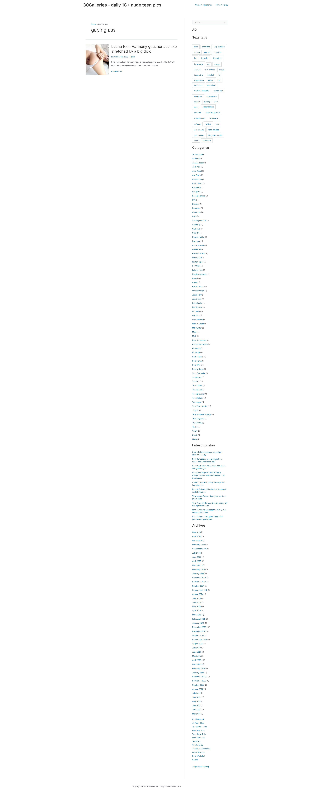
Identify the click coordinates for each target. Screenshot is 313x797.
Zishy (194, 439)
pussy (196, 107)
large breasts (199, 80)
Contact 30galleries (203, 5)
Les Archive (197, 307)
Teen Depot (197, 390)
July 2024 (196, 598)
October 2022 (198, 685)
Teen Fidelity (197, 398)
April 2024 (196, 610)
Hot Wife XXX (198, 286)
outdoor (197, 102)
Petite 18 (196, 352)
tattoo (208, 124)
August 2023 (197, 643)
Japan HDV (197, 295)
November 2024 (199, 582)
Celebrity (196, 224)
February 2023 (198, 668)
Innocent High (198, 291)
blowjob (217, 58)
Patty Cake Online (200, 344)
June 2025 (196, 557)
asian (196, 47)
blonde (204, 58)
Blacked (195, 204)
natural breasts (201, 90)
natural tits (198, 97)
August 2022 (197, 689)
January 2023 (198, 672)
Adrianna (196, 158)
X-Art (194, 435)
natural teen (218, 91)
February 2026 (198, 544)
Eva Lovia (196, 241)
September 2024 (199, 590)
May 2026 (196, 532)
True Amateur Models (201, 414)
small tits (214, 118)
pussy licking (208, 107)
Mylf (194, 336)
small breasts (200, 118)
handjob (210, 75)
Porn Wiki (196, 365)
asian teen (206, 47)
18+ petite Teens (199, 726)
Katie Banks (197, 303)
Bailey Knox (197, 183)
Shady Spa (196, 377)
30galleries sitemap (200, 766)
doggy (221, 70)
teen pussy (199, 135)
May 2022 (196, 701)
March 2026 (197, 540)
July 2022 (196, 693)
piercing (207, 102)
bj (195, 58)
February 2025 (198, 569)
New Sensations (199, 340)
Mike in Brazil (198, 324)
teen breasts (199, 130)
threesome (206, 140)
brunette (198, 64)
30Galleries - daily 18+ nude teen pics (122, 4)
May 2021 (196, 714)
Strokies (195, 381)
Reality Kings (198, 369)
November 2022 (199, 681)
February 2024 (198, 619)
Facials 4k (196, 249)
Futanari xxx (197, 270)
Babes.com (197, 179)
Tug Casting (197, 423)
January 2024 (198, 623)
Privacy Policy (222, 5)
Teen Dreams (198, 394)
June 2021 (196, 709)
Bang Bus (196, 191)
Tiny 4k (195, 410)
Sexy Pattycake (198, 373)
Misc (194, 332)
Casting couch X (199, 220)
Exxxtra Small (198, 245)
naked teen (198, 85)
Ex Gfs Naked (198, 719)
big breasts (219, 46)
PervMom (196, 348)
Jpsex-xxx (196, 299)
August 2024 (197, 594)
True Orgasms (198, 418)
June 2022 (196, 697)
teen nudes (213, 129)
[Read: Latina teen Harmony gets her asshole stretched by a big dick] (97, 59)
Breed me (196, 212)
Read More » (116, 71)
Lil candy (196, 311)
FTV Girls (196, 266)
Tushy (194, 427)
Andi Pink (196, 167)
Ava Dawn (196, 175)
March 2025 (197, 565)
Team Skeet (197, 385)
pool (216, 102)
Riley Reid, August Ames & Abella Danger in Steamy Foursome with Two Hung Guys (208, 475)
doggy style (198, 75)
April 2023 (196, 660)
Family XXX (197, 257)
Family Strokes (198, 253)
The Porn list (197, 745)
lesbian (210, 80)
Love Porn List (198, 737)
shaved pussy (213, 112)
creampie (197, 70)
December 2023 (199, 627)
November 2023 (199, 631)
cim (208, 64)
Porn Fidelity (197, 357)
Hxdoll (195, 759)
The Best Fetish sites (201, 748)
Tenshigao (196, 402)
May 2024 (196, 606)
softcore (197, 124)
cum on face (210, 70)
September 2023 (199, 639)
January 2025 (198, 573)
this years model (215, 135)
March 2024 (197, 615)
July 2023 (196, 648)
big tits (218, 52)
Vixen (194, 431)
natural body (211, 85)
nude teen (212, 96)
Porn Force (197, 361)
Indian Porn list (198, 752)
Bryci (194, 216)
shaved (197, 112)
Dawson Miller (198, 237)
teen (217, 124)
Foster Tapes (197, 262)
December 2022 (199, 676)
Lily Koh (195, 315)
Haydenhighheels (199, 274)
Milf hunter (197, 328)
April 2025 (196, 561)
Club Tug (196, 229)
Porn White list (198, 756)
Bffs (194, 200)
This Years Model (199, 406)
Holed (132, 57)
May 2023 (196, 656)
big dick (207, 52)
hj (219, 75)
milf (219, 80)
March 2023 (197, 664)
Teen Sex (196, 741)
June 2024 (196, 602)
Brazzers (196, 208)
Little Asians (197, 319)
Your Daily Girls (199, 734)
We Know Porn (198, 730)
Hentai (195, 278)
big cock (197, 52)
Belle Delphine (198, 196)
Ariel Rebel (197, 171)
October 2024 (198, 586)
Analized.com (198, 163)
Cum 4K (195, 233)
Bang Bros (196, 187)
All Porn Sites (198, 723)
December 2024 (199, 577)
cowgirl (217, 64)
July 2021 (196, 705)
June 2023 (196, 652)
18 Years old (197, 154)
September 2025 (199, 549)
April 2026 (196, 536)
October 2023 (198, 635)
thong (196, 140)
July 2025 (196, 553)
